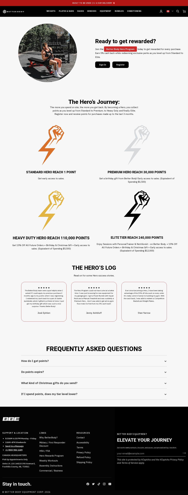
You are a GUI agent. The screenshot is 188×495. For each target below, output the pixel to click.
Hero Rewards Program (51, 455)
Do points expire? (32, 372)
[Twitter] (93, 484)
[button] (51, 11)
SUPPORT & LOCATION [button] (15, 432)
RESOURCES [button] (83, 432)
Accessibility (83, 442)
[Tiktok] (99, 484)
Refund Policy (84, 457)
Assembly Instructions (50, 465)
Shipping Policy (84, 462)
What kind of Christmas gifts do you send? (49, 383)
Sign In (102, 64)
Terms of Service (130, 462)
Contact (81, 437)
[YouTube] (110, 484)
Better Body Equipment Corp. (25, 492)
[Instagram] (104, 484)
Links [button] (42, 432)
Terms (80, 447)
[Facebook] (88, 484)
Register (120, 64)
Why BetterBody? (48, 437)
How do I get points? (35, 361)
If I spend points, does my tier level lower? (49, 394)
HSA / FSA (44, 450)
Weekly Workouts (48, 460)
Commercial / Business (51, 470)
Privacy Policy (177, 459)
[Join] (183, 453)
